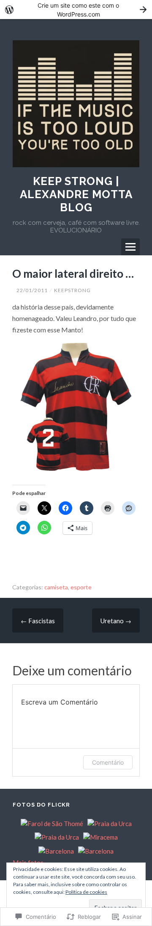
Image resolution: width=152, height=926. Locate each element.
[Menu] (130, 246)
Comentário (108, 762)
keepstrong (72, 290)
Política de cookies (86, 892)
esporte (81, 587)
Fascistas (38, 621)
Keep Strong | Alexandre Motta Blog (76, 194)
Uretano (115, 621)
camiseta (56, 587)
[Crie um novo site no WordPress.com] (76, 9)
